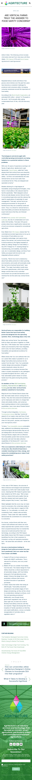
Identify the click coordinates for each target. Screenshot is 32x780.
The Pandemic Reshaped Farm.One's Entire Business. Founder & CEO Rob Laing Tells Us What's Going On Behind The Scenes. (15, 639)
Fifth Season (12, 48)
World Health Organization (20, 95)
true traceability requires (15, 426)
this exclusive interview (10, 408)
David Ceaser (13, 170)
